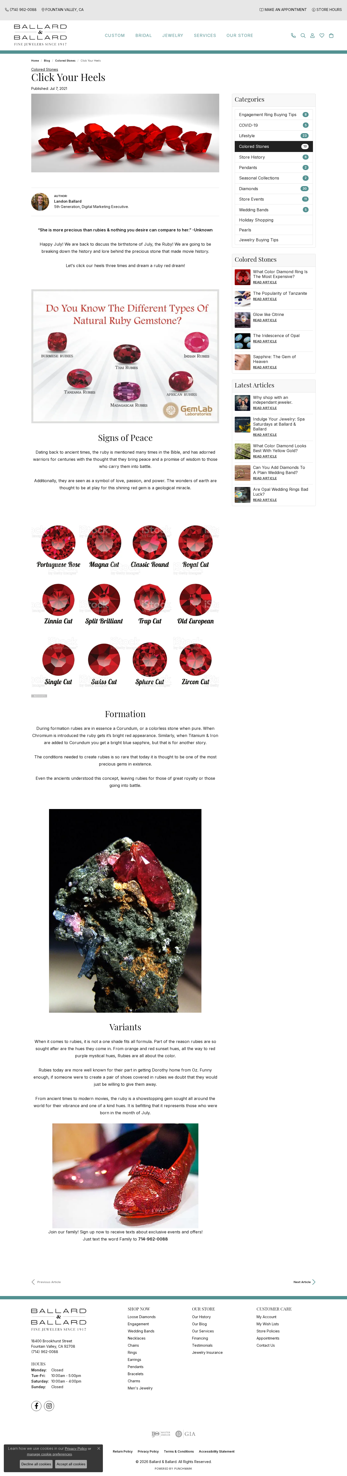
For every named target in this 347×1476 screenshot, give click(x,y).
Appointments (268, 1338)
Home (35, 60)
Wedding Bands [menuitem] (141, 1331)
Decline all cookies (36, 1464)
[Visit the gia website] (185, 1434)
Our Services (203, 1331)
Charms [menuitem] (134, 1381)
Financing (200, 1338)
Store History (273, 157)
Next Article (302, 1282)
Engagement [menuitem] (138, 1324)
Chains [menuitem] (133, 1345)
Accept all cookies (71, 1464)
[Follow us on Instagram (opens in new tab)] (49, 1406)
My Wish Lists (268, 1324)
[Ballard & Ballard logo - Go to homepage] (39, 35)
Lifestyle (273, 135)
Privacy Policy (148, 1451)
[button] (303, 35)
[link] (21, 9)
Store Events (273, 199)
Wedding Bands (273, 209)
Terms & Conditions (179, 1451)
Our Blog (199, 1324)
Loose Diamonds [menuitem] (142, 1317)
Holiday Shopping (256, 219)
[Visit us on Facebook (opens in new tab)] (36, 1406)
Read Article (265, 282)
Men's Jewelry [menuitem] (140, 1388)
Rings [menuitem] (132, 1352)
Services (205, 35)
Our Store (240, 35)
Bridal (143, 35)
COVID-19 (273, 125)
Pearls (245, 229)
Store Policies (268, 1331)
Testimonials (202, 1345)
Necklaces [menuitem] (137, 1338)
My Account (266, 1317)
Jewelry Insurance (207, 1352)
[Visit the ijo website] (160, 1434)
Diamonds (273, 188)
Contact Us (266, 1345)
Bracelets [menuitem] (136, 1374)
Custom (115, 35)
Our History (201, 1317)
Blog (47, 60)
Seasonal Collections (273, 177)
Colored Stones (65, 60)
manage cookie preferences (49, 1454)
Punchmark (183, 1468)
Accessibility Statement (216, 1451)
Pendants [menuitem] (136, 1366)
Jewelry (173, 35)
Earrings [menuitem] (134, 1359)
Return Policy (123, 1451)
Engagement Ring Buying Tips (273, 114)
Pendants (273, 167)
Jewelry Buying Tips (258, 239)
